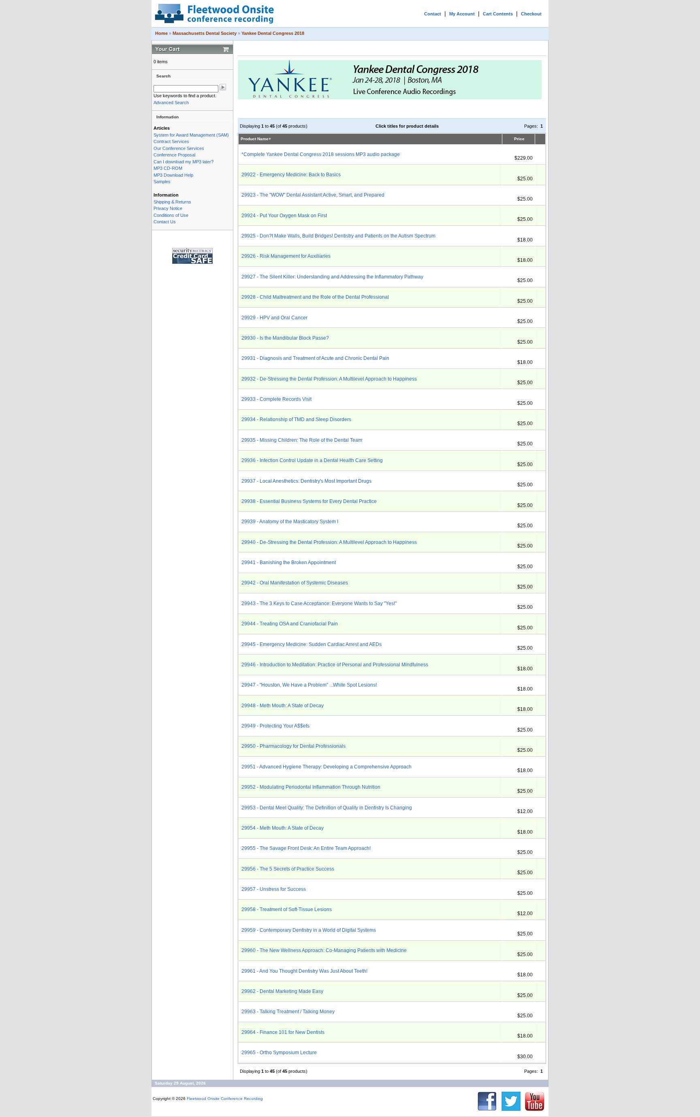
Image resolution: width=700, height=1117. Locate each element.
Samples (162, 181)
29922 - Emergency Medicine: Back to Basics (291, 175)
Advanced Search (171, 102)
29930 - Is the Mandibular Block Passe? (285, 338)
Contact (432, 13)
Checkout (531, 13)
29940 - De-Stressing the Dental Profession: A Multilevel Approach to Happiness (329, 542)
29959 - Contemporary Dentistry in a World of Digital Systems (308, 930)
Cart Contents (498, 13)
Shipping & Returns (172, 201)
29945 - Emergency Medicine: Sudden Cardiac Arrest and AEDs (311, 644)
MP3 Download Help (173, 175)
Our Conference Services (179, 148)
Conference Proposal (174, 154)
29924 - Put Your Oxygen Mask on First (284, 215)
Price (519, 139)
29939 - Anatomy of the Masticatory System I (289, 521)
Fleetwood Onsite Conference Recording (225, 1098)
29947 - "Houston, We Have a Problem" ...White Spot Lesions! (309, 685)
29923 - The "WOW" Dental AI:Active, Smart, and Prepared (312, 195)
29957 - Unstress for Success (273, 889)
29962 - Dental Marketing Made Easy (282, 991)
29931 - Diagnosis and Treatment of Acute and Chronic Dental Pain (315, 358)
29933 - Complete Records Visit (276, 399)
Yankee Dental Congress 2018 (272, 33)
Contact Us (165, 221)
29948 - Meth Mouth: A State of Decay (282, 705)
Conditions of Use (171, 215)
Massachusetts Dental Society (205, 33)
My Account (462, 13)
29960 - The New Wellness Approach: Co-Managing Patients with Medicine (324, 950)
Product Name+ (256, 139)
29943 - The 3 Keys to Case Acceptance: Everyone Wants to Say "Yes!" (319, 603)
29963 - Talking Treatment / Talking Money (288, 1011)
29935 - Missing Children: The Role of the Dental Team (301, 440)
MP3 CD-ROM (168, 168)
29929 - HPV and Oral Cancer (274, 318)
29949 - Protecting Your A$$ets (275, 726)
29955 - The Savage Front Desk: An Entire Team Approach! (306, 848)
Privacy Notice (168, 208)
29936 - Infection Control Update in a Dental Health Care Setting (312, 460)
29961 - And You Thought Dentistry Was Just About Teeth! (304, 971)
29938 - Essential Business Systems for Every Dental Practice (309, 501)
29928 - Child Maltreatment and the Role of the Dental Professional (315, 297)
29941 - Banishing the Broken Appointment (288, 562)
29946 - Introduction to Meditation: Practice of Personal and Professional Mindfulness (334, 665)
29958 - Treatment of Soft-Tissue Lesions (286, 909)
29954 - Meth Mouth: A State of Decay (282, 828)
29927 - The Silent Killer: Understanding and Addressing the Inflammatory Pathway (332, 277)
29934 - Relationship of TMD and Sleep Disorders (296, 419)
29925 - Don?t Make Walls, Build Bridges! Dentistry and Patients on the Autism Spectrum (338, 236)
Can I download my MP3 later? (183, 161)
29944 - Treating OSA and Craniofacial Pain (289, 624)
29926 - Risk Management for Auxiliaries (286, 256)
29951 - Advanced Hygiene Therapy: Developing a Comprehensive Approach (326, 767)
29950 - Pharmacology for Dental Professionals (293, 746)
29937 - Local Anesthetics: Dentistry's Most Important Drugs (306, 481)
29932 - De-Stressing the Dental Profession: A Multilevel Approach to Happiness (329, 379)
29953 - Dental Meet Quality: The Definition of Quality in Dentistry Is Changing (326, 808)
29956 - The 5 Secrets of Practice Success (287, 869)
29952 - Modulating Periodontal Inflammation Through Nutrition (310, 787)
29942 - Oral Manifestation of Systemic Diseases (294, 583)
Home (161, 33)
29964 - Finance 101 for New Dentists (282, 1032)
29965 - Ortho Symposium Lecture (279, 1052)
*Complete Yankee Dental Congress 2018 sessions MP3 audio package (320, 154)
